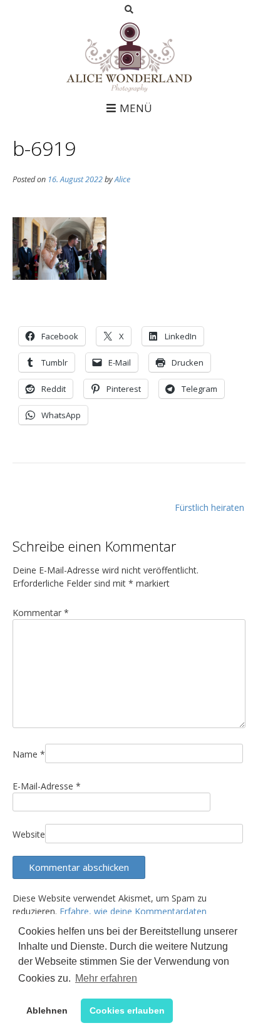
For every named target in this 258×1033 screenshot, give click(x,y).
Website (29, 834)
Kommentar (41, 613)
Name (29, 754)
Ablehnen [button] (47, 1010)
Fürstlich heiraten (209, 507)
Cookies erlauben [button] (127, 1010)
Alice (122, 179)
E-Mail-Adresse (47, 786)
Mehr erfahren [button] (106, 978)
